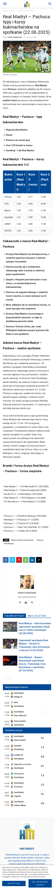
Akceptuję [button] (14, 883)
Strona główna (9, 10)
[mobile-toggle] (5, 4)
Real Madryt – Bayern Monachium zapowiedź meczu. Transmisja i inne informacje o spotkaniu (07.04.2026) (32, 664)
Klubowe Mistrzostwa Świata (22, 540)
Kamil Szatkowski (15, 37)
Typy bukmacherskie (25, 10)
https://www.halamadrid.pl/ (27, 597)
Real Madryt (9, 543)
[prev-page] (4, 678)
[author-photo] (27, 588)
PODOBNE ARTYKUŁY (14, 616)
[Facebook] (6, 560)
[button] (50, 4)
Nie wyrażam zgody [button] (40, 883)
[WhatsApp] (26, 560)
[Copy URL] (39, 560)
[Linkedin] (32, 560)
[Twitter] (12, 560)
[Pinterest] (19, 560)
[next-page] (9, 678)
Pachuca (40, 540)
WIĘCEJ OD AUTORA (37, 616)
